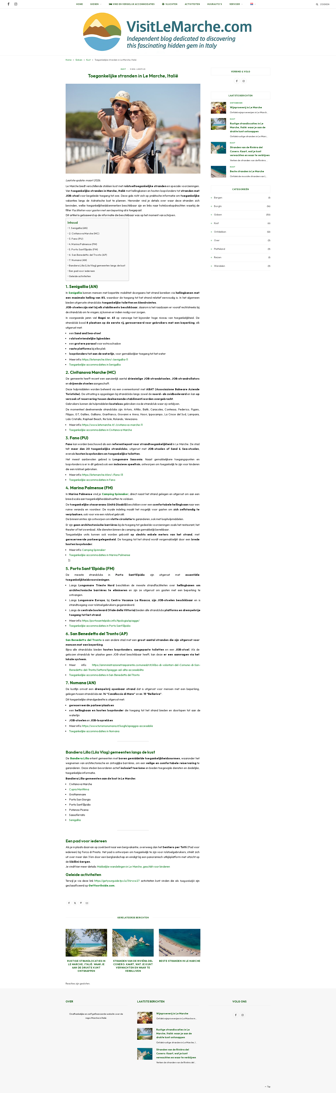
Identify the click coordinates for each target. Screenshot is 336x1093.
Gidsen (94, 4)
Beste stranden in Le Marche (179, 961)
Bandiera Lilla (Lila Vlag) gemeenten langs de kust (97, 265)
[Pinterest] (80, 903)
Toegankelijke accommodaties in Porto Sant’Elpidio (100, 625)
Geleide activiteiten (80, 276)
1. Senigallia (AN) (78, 228)
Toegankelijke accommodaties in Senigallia (94, 364)
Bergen (218, 197)
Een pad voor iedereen (82, 271)
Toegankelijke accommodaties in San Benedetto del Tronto (104, 675)
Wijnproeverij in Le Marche (246, 107)
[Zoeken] (317, 4)
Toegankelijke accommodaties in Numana (94, 731)
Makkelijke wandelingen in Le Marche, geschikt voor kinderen (133, 866)
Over (217, 240)
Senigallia (75, 292)
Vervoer (234, 4)
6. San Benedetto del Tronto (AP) (88, 254)
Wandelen (219, 265)
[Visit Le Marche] (168, 32)
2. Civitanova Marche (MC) (84, 233)
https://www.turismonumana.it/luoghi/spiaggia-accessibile (117, 726)
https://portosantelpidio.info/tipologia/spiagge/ (110, 620)
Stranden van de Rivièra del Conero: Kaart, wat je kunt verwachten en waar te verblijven (133, 965)
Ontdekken (236, 103)
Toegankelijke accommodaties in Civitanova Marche (100, 430)
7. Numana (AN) (78, 260)
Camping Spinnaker (115, 494)
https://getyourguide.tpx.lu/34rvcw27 (117, 880)
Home (79, 4)
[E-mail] (86, 903)
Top (268, 1086)
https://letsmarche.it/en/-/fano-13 (102, 474)
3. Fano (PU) (76, 238)
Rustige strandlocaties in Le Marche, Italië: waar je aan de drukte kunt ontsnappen (86, 965)
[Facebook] (69, 903)
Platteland (219, 248)
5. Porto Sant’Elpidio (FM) (83, 249)
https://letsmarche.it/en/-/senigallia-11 (105, 359)
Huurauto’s (214, 4)
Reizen (217, 257)
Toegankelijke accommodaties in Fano (92, 480)
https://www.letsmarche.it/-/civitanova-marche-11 (112, 425)
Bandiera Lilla (79, 758)
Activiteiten (192, 4)
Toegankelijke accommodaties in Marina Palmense (99, 555)
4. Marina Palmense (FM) (83, 244)
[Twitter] (75, 903)
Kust (123, 69)
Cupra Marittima (79, 789)
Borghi (217, 206)
